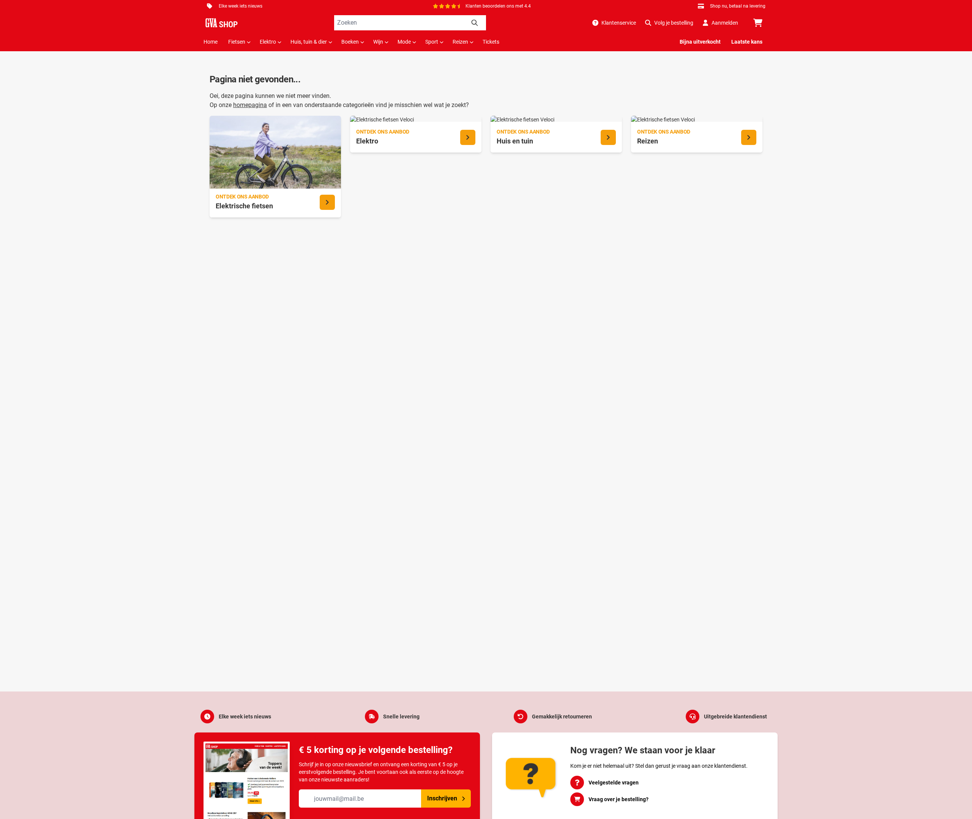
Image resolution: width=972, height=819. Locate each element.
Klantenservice (618, 23)
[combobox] (410, 22)
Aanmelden (725, 23)
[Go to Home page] (222, 22)
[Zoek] (474, 23)
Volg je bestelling (673, 23)
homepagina (250, 105)
